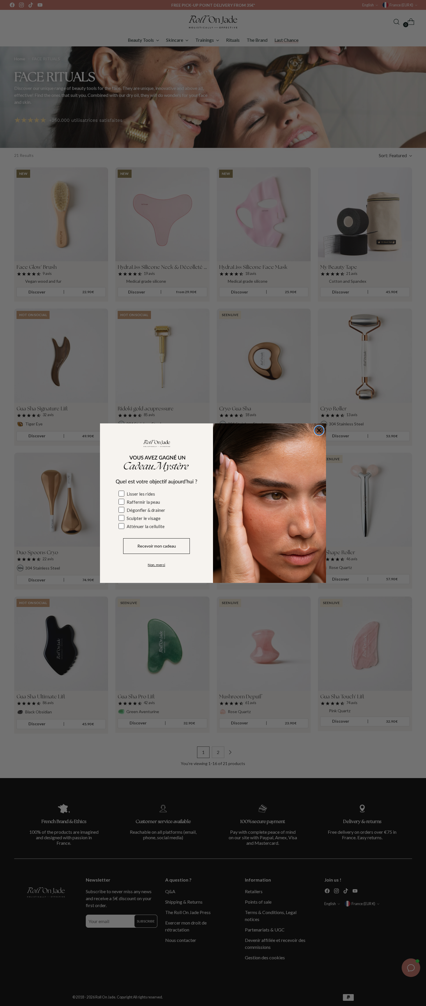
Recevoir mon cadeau (156, 545)
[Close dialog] (319, 430)
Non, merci (156, 565)
